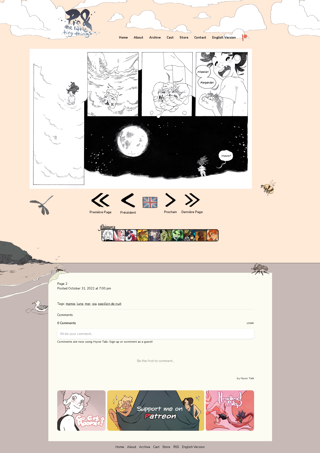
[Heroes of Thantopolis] (189, 235)
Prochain (170, 212)
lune (80, 304)
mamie (70, 304)
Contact (200, 37)
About (138, 37)
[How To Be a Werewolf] (130, 235)
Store (184, 37)
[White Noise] (200, 235)
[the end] (177, 235)
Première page (100, 212)
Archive (155, 37)
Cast (170, 37)
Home (123, 37)
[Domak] (107, 235)
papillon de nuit (109, 304)
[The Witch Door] (154, 235)
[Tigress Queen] (212, 235)
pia (94, 304)
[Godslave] (119, 235)
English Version (224, 37)
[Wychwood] (142, 235)
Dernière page (192, 212)
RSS (176, 447)
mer (88, 304)
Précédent (128, 212)
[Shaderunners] (165, 235)
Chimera (158, 228)
